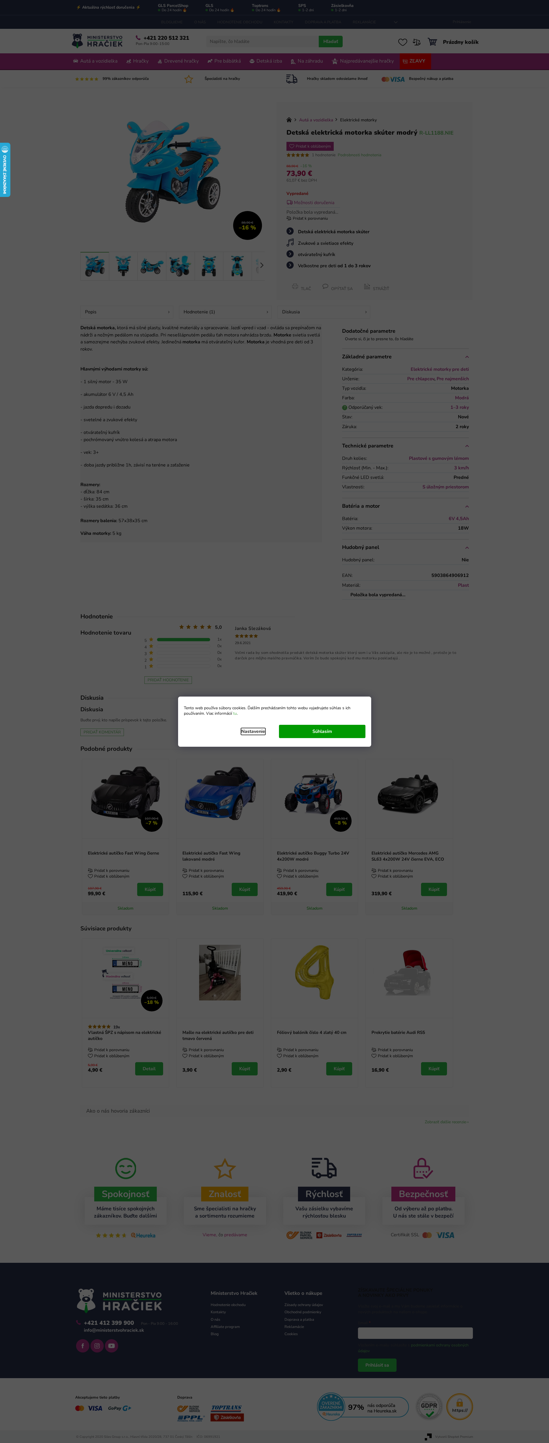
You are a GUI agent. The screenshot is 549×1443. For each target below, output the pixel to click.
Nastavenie (253, 731)
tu (235, 713)
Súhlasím (322, 731)
